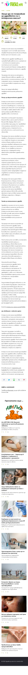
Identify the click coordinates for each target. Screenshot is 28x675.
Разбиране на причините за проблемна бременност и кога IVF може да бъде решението (13, 520)
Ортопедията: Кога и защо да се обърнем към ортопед (12, 552)
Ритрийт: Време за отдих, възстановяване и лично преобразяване (10, 583)
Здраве (5, 31)
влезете (10, 390)
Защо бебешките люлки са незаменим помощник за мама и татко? (12, 488)
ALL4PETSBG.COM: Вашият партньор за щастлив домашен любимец (12, 424)
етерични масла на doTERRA (15, 307)
